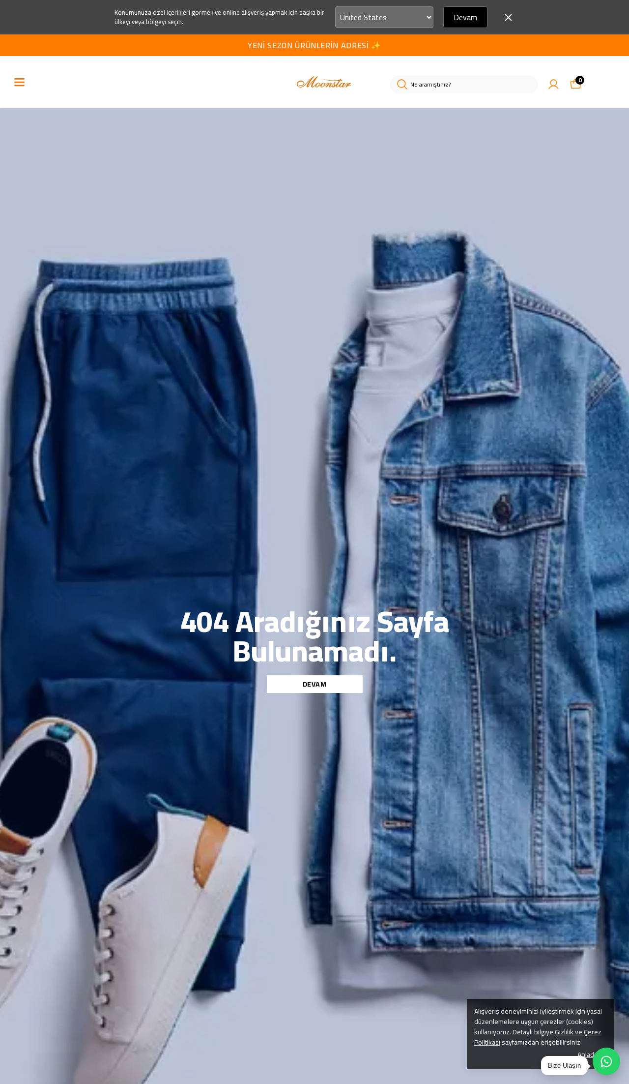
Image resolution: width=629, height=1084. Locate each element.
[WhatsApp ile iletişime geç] (606, 1061)
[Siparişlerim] (553, 84)
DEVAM (315, 684)
